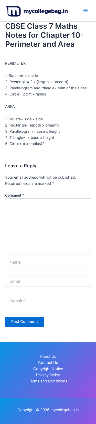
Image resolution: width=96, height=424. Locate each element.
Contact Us (48, 362)
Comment (14, 195)
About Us (48, 356)
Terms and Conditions (48, 381)
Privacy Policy (48, 375)
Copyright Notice (48, 369)
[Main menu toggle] (85, 10)
